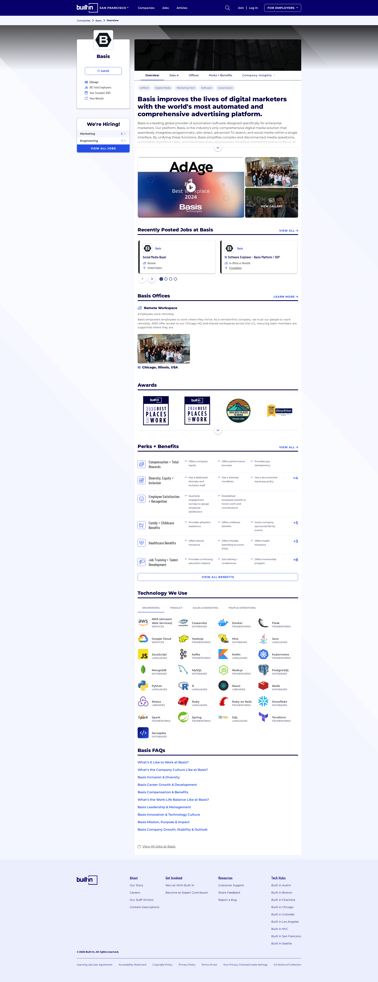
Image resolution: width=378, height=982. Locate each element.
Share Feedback (229, 892)
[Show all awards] (218, 430)
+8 (295, 559)
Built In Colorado (283, 914)
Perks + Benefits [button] (220, 75)
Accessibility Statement (132, 964)
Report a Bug (227, 900)
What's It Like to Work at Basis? (163, 762)
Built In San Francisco (286, 936)
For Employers (282, 8)
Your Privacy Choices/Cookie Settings (245, 964)
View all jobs (103, 148)
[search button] (227, 8)
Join (241, 8)
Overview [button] (152, 75)
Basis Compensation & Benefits (163, 792)
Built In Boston (281, 892)
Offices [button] (194, 75)
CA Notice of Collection (287, 964)
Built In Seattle (281, 943)
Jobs (165, 8)
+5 (295, 522)
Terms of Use (209, 964)
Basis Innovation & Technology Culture (169, 814)
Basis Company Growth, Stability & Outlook (173, 829)
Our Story (136, 885)
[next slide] (152, 279)
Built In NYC (279, 929)
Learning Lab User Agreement (94, 964)
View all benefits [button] (218, 577)
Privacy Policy (187, 964)
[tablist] (218, 607)
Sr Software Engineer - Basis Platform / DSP (252, 257)
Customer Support (231, 885)
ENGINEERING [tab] (151, 607)
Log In (253, 8)
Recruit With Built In (180, 885)
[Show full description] (218, 147)
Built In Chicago (282, 907)
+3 (295, 541)
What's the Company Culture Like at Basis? (173, 770)
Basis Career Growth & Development (167, 785)
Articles (182, 8)
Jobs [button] (174, 75)
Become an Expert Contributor (187, 892)
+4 (295, 478)
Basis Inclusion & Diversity (159, 777)
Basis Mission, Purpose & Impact (164, 822)
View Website (97, 98)
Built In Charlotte (283, 900)
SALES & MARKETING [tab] (205, 607)
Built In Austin (281, 885)
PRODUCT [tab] (176, 607)
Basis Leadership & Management (164, 807)
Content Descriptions (144, 907)
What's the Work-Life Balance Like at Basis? (173, 800)
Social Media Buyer (154, 257)
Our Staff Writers (142, 900)
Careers (135, 892)
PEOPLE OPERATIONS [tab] (242, 607)
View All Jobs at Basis (158, 846)
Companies (146, 8)
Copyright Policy (162, 964)
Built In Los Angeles (285, 921)
